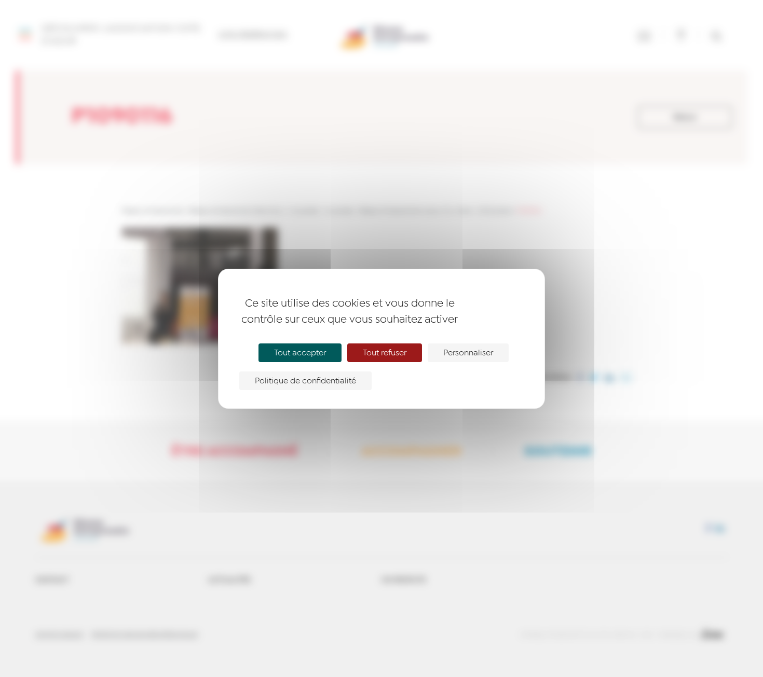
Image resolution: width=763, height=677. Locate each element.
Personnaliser (468, 352)
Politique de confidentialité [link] (305, 380)
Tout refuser (384, 352)
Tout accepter (300, 352)
